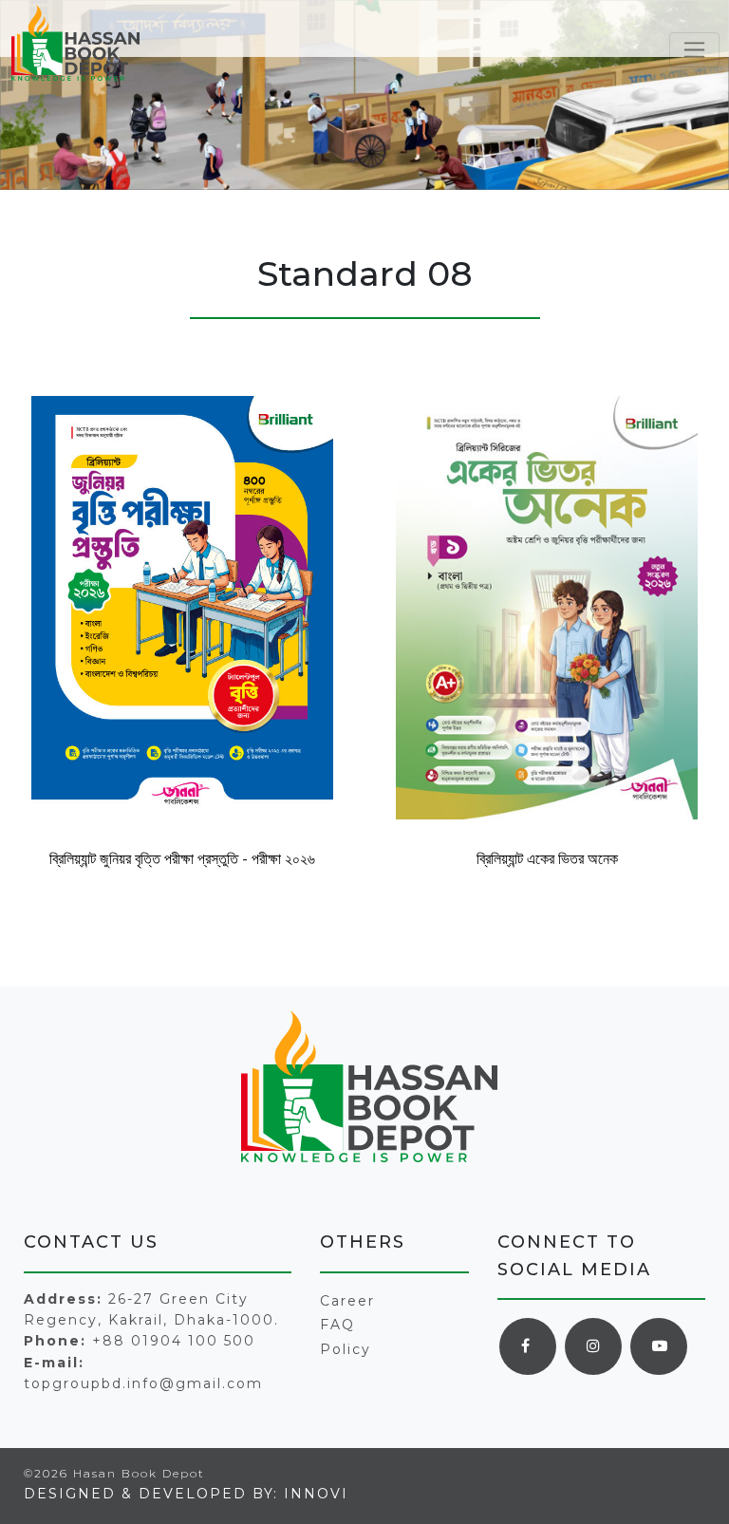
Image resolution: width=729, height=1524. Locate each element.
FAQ (337, 1324)
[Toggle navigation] (694, 49)
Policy (345, 1349)
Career (347, 1300)
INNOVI (316, 1493)
